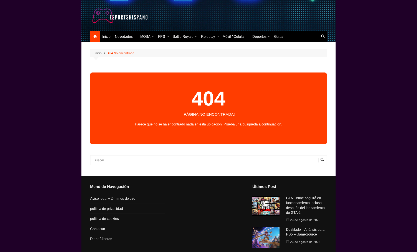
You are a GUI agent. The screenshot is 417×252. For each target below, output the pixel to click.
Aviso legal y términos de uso (112, 198)
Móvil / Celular (234, 36)
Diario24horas (101, 239)
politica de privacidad (106, 209)
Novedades (124, 36)
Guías (278, 36)
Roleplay (208, 36)
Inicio (106, 36)
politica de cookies (104, 219)
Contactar (97, 229)
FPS (161, 36)
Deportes (259, 36)
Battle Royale (183, 36)
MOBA (145, 36)
